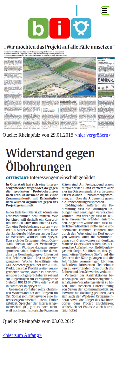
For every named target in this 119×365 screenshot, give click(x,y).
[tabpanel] (59, 195)
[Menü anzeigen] (105, 10)
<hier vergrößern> (93, 135)
